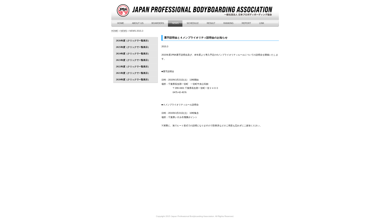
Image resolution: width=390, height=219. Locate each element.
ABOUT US (137, 23)
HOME (120, 23)
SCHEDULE (193, 23)
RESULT (211, 23)
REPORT (246, 23)
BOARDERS (158, 23)
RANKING (228, 23)
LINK (261, 23)
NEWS (175, 23)
